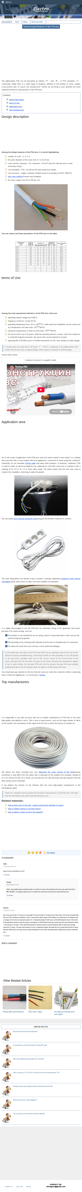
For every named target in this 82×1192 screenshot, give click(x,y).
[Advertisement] (41, 43)
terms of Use (14, 103)
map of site (19, 1186)
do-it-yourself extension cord (25, 519)
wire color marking (15, 177)
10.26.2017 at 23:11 (9, 910)
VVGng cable (30, 463)
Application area (15, 107)
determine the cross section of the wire (56, 772)
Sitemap (28, 1186)
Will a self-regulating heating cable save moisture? (28, 1059)
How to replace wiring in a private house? (24, 809)
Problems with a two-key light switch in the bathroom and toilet (33, 1086)
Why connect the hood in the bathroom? (25, 1031)
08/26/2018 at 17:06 (13, 885)
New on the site (41, 1027)
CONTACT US (9, 1186)
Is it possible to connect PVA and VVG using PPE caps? (30, 1045)
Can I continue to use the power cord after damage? (29, 1114)
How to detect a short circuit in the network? (25, 812)
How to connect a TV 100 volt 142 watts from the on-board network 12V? (36, 1073)
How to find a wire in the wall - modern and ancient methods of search (36, 805)
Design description (16, 100)
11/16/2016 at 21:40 (9, 866)
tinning (42, 675)
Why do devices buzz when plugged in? (25, 1100)
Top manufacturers (16, 110)
